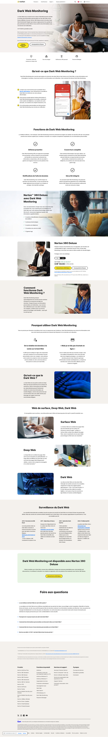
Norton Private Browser (23, 706)
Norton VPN (20, 684)
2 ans (63, 258)
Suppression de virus (42, 681)
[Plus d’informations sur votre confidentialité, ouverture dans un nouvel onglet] (16, 733)
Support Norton (58, 681)
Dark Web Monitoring (42, 695)
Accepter (20, 733)
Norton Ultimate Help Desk (61, 675)
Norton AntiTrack (21, 686)
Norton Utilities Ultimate (23, 699)
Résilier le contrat (83, 733)
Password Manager (42, 697)
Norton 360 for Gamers (23, 682)
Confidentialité (47, 733)
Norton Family (21, 689)
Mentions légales (39, 733)
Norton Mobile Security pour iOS (24, 696)
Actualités (27, 733)
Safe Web (39, 688)
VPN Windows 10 (41, 693)
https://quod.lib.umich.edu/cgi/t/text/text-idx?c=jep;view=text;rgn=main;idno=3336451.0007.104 (62, 653)
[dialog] (15, 733)
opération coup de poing (47, 529)
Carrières (32, 733)
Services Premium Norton (60, 670)
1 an (57, 258)
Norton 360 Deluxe (25, 91)
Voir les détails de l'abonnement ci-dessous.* (63, 272)
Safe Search (40, 690)
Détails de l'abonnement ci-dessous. (24, 37)
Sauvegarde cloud (41, 686)
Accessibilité (68, 733)
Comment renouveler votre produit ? (61, 684)
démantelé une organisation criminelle (84, 526)
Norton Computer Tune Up (61, 672)
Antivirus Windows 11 (42, 678)
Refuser (24, 733)
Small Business (44, 1)
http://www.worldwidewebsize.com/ (60, 650)
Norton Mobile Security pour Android (24, 692)
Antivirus (39, 670)
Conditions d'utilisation (60, 733)
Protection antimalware (42, 683)
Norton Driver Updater (23, 701)
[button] (54, 602)
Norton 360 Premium (22, 677)
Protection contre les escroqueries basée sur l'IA (44, 673)
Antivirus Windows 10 (42, 676)
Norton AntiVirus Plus (23, 670)
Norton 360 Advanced (23, 679)
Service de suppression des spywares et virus (61, 678)
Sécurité (52, 733)
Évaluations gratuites (78, 672)
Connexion (76, 675)
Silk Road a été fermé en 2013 (28, 535)
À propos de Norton (78, 670)
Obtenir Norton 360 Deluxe (23, 45)
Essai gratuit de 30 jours (38, 44)
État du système (75, 733)
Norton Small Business (23, 703)
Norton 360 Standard (22, 672)
